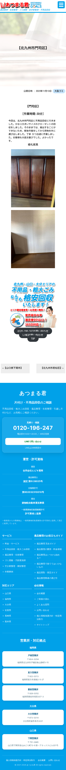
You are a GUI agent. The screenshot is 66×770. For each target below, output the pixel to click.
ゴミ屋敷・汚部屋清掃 (15, 560)
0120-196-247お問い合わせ (33, 331)
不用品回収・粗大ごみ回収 (17, 549)
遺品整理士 (33, 477)
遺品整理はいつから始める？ (48, 556)
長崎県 (8, 615)
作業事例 (9, 571)
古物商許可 (33, 488)
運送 (33, 499)
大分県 (8, 604)
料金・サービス (12, 543)
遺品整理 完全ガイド (46, 543)
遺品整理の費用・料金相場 (49, 549)
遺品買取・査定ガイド (47, 572)
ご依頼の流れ (43, 599)
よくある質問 (43, 604)
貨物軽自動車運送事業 (33, 502)
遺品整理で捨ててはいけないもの (49, 565)
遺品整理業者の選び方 (47, 578)
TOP (33, 338)
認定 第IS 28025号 (33, 481)
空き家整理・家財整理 (15, 566)
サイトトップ (43, 624)
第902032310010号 (33, 492)
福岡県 (8, 599)
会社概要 (41, 593)
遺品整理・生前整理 (14, 554)
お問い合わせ (43, 610)
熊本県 (8, 621)
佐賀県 (8, 610)
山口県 (8, 593)
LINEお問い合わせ (33, 334)
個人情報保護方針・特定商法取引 (49, 617)
